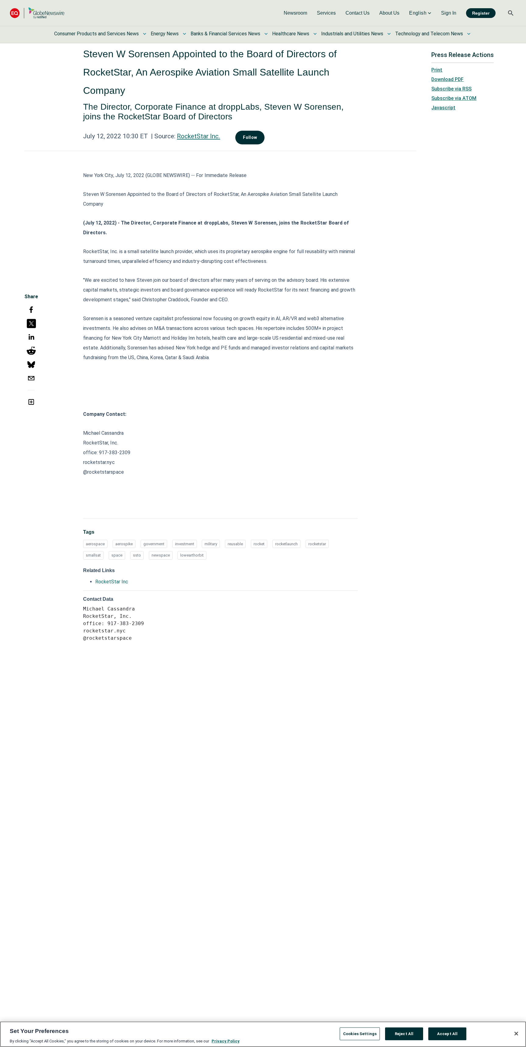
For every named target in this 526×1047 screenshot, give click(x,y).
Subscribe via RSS (451, 89)
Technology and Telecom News (429, 34)
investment (184, 544)
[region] (263, 1034)
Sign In (448, 13)
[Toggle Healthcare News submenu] (315, 34)
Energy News (165, 34)
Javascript (443, 108)
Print (436, 70)
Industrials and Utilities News (352, 34)
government (153, 544)
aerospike (124, 544)
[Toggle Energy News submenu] (184, 34)
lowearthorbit (192, 555)
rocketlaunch (286, 544)
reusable (235, 544)
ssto (137, 555)
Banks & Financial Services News (225, 34)
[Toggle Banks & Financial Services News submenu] (266, 34)
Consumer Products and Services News (96, 34)
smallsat (93, 555)
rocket (259, 544)
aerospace (95, 544)
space (116, 555)
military (211, 544)
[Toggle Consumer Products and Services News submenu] (145, 34)
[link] (295, 13)
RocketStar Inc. (198, 136)
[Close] (516, 1033)
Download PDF (447, 79)
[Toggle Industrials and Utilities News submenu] (389, 34)
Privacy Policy (226, 1040)
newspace (161, 555)
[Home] (37, 13)
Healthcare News (290, 34)
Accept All (447, 1033)
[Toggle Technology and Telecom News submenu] (469, 34)
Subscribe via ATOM (453, 98)
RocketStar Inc (111, 582)
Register (480, 13)
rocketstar (317, 544)
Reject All (404, 1033)
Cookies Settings (360, 1033)
